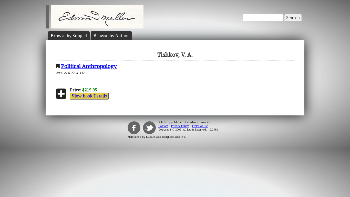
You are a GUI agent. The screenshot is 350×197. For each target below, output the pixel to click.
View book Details (89, 96)
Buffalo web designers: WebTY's (165, 137)
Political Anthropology (89, 66)
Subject (69, 36)
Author (111, 36)
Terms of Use (200, 126)
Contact (163, 126)
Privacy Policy (180, 126)
